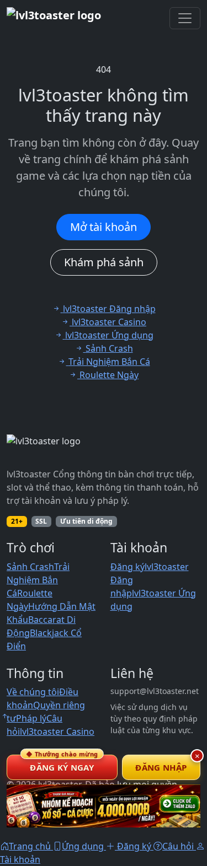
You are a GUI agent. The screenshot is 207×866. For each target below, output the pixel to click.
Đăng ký (127, 567)
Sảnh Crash (30, 567)
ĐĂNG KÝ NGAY (62, 764)
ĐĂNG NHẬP (161, 767)
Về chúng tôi (33, 692)
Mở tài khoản (103, 226)
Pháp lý (31, 718)
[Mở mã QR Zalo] (103, 805)
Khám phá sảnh (104, 262)
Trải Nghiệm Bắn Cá (38, 580)
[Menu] (184, 18)
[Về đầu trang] (4, 716)
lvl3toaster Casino (57, 731)
